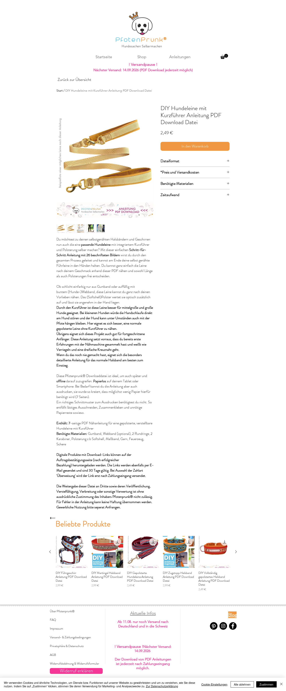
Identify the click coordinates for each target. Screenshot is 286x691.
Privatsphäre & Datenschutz (67, 646)
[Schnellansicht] (72, 552)
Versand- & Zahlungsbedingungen (70, 637)
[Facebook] (233, 626)
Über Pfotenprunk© (62, 611)
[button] (224, 56)
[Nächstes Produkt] (236, 551)
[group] (143, 564)
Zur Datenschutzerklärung (162, 686)
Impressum (56, 628)
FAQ (53, 619)
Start (59, 90)
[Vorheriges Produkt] (50, 551)
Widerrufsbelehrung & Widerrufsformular (74, 663)
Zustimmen (266, 684)
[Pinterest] (214, 626)
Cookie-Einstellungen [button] (214, 684)
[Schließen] (281, 684)
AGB (53, 654)
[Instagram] (223, 626)
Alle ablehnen (242, 684)
